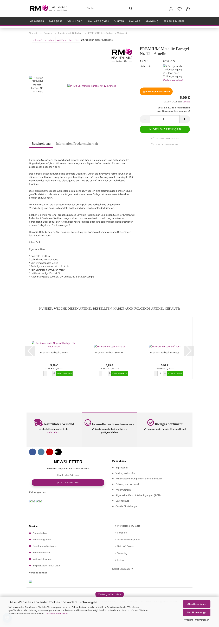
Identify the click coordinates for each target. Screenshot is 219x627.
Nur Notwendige (196, 612)
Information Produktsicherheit (77, 143)
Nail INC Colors (125, 546)
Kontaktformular (41, 552)
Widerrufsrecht (123, 489)
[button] (171, 9)
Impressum (121, 467)
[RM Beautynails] (50, 8)
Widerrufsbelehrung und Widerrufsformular (138, 478)
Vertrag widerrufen (125, 473)
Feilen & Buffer (174, 21)
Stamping (151, 21)
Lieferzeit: (145, 66)
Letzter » (74, 40)
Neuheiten (36, 21)
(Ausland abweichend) (173, 80)
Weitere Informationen (196, 619)
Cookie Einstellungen (126, 506)
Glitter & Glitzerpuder (128, 539)
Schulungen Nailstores (45, 546)
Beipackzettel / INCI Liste (46, 565)
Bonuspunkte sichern (158, 91)
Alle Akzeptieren (196, 604)
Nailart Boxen (98, 21)
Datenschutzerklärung (56, 613)
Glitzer (119, 21)
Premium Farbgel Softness (164, 352)
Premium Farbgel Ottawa (54, 352)
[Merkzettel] (179, 9)
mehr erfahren (54, 432)
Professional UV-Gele (128, 525)
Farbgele (55, 21)
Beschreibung (41, 143)
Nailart (134, 21)
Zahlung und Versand (127, 484)
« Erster (37, 40)
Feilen (120, 560)
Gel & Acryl (75, 21)
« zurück (49, 40)
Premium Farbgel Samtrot (109, 352)
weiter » (61, 40)
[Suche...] (130, 8)
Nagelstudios (40, 533)
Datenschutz (122, 500)
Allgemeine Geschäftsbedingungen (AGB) (138, 495)
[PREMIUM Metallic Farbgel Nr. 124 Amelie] (91, 85)
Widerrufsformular (42, 559)
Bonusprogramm (42, 539)
